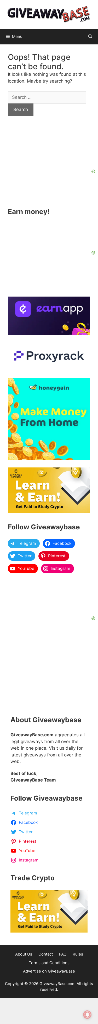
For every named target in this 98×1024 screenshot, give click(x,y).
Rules (78, 954)
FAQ (62, 954)
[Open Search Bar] (90, 36)
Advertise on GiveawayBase (49, 971)
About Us (23, 954)
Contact (45, 954)
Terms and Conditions (49, 962)
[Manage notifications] (87, 1014)
